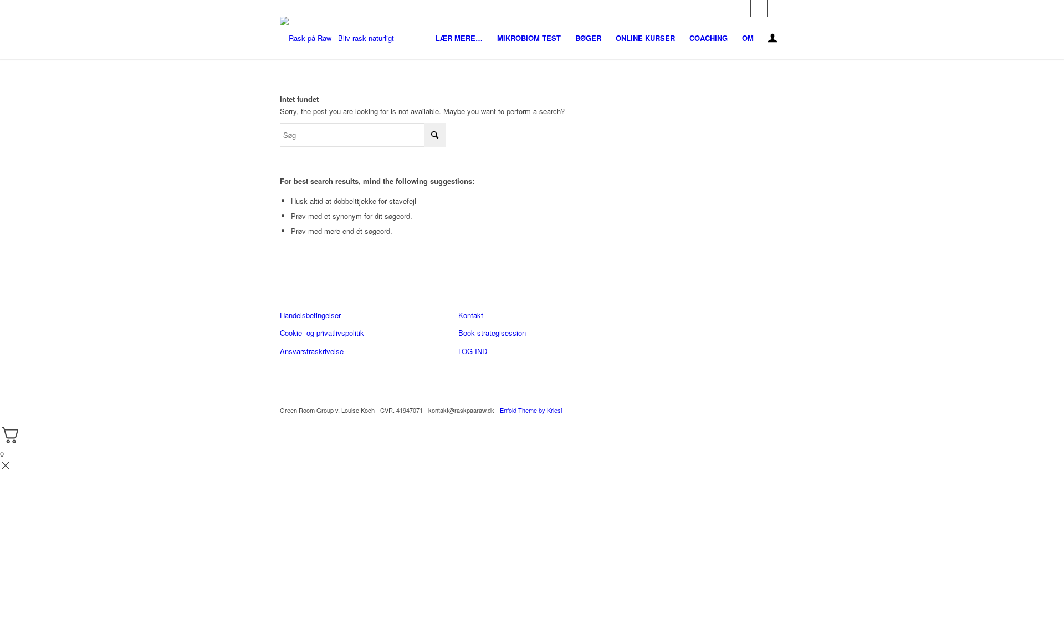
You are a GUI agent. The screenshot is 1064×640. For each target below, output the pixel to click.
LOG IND (472, 351)
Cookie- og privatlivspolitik (322, 332)
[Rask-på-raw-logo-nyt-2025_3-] (337, 38)
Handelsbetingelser (310, 315)
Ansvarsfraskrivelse (312, 351)
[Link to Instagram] (759, 8)
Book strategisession (492, 332)
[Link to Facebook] (742, 8)
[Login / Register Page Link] (772, 39)
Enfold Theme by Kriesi (531, 410)
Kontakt (470, 315)
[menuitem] (459, 38)
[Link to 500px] (776, 8)
